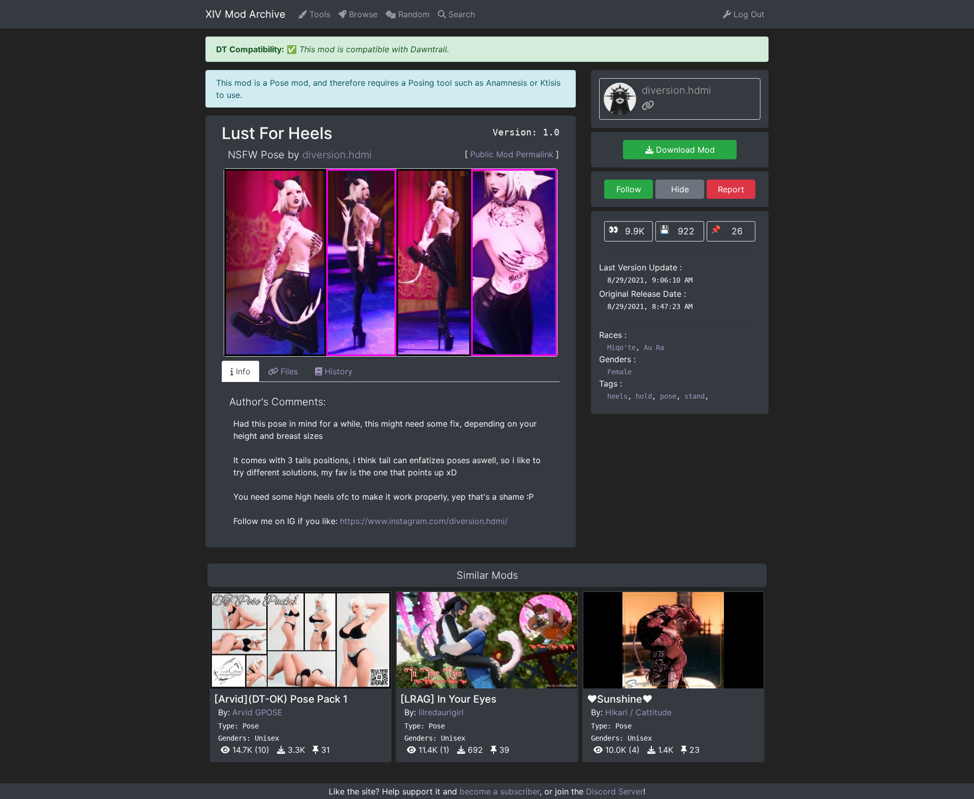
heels (617, 396)
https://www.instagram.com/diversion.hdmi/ (424, 521)
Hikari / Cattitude (638, 712)
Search (460, 14)
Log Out (747, 14)
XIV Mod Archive (245, 14)
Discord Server (614, 791)
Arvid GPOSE (257, 712)
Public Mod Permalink (511, 154)
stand (694, 396)
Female (619, 372)
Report (731, 189)
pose (668, 396)
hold (644, 396)
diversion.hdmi (337, 155)
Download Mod (684, 150)
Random (413, 14)
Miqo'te (621, 347)
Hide (680, 189)
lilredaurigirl (441, 712)
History (337, 371)
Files (288, 371)
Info (242, 371)
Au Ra (654, 347)
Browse (361, 14)
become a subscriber (500, 791)
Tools (318, 14)
